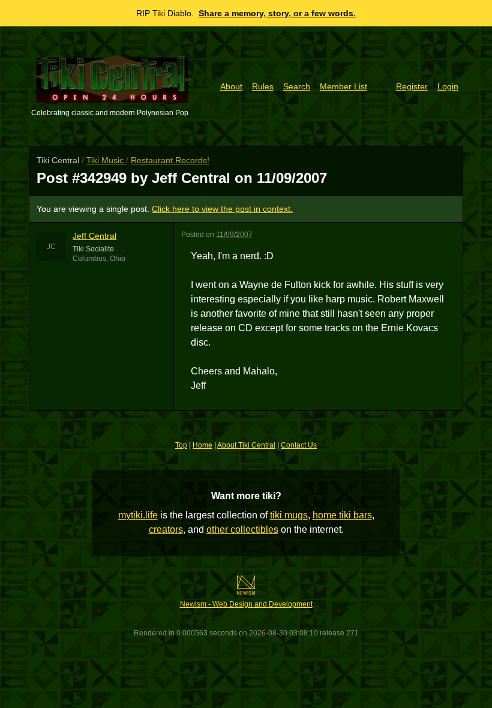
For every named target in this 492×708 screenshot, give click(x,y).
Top (181, 445)
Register (412, 86)
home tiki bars (342, 515)
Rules (263, 86)
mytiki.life (138, 515)
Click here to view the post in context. (222, 209)
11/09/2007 (234, 234)
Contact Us (299, 445)
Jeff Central (94, 236)
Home (202, 445)
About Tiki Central (246, 445)
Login (447, 86)
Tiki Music (106, 160)
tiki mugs (289, 515)
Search (296, 86)
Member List (343, 86)
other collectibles (242, 529)
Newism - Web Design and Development (246, 604)
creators (166, 529)
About (231, 86)
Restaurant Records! (170, 160)
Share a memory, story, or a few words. (277, 13)
